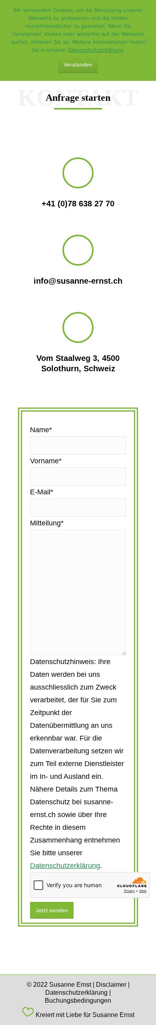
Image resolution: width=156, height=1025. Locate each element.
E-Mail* (41, 492)
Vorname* (46, 461)
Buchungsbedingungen (78, 1000)
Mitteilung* (47, 523)
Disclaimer (111, 984)
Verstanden (78, 64)
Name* (41, 430)
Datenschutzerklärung (65, 866)
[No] (146, 41)
